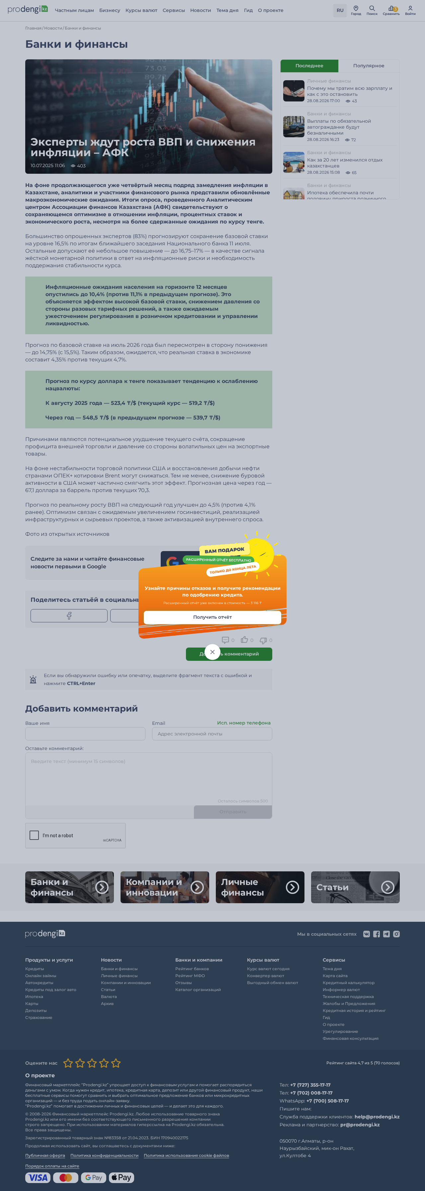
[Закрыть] (212, 652)
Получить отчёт (212, 617)
